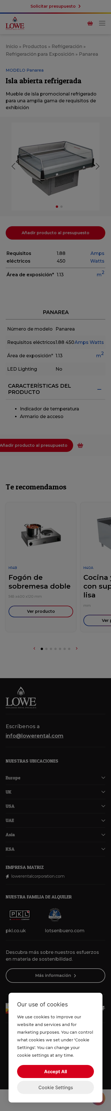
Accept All (55, 1071)
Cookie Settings (55, 1087)
